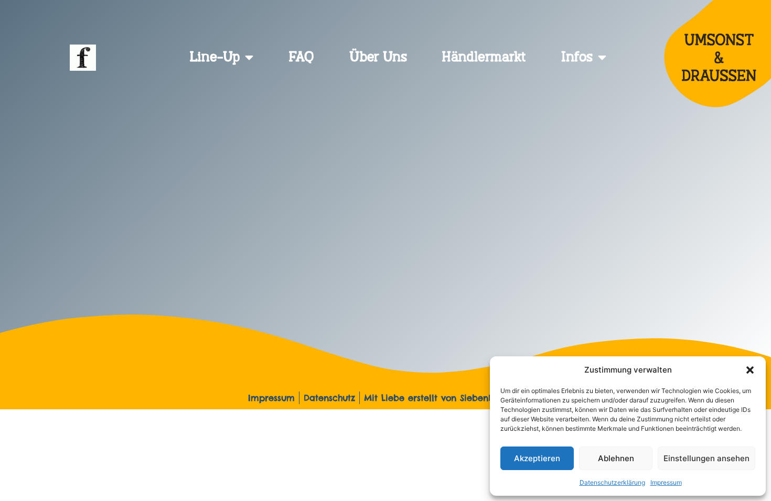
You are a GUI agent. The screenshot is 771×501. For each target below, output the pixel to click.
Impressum (666, 482)
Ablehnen (616, 458)
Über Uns (378, 57)
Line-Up (215, 57)
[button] (750, 370)
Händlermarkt (484, 57)
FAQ (301, 57)
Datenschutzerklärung (612, 482)
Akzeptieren (537, 458)
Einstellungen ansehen (706, 458)
